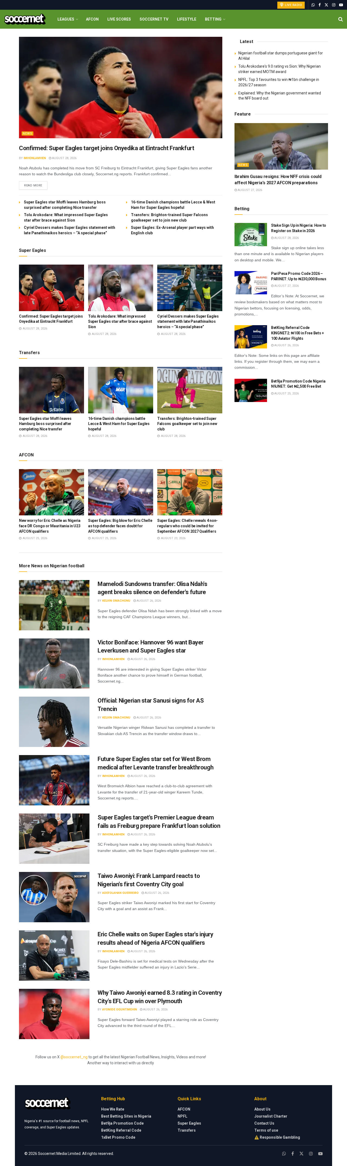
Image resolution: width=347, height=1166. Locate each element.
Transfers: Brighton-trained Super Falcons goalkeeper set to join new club (187, 423)
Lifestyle (186, 19)
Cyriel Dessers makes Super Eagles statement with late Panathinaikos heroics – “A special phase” (188, 321)
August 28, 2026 (63, 158)
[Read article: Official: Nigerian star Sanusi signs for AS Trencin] (54, 722)
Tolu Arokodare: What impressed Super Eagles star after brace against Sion (120, 321)
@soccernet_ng (74, 1057)
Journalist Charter (270, 1116)
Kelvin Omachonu (116, 600)
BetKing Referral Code (121, 1130)
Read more (35, 185)
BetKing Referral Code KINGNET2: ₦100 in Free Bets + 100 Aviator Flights (297, 332)
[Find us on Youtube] (341, 5)
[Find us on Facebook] (320, 5)
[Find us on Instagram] (333, 5)
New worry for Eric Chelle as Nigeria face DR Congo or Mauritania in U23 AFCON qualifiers (50, 525)
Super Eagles (189, 1123)
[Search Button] (340, 19)
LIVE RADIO (293, 5)
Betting (213, 19)
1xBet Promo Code (118, 1137)
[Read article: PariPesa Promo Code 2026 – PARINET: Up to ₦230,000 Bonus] (250, 282)
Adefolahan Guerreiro (120, 893)
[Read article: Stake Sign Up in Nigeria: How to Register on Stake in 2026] (250, 234)
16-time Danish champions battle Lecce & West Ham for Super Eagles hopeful (119, 423)
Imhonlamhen (35, 158)
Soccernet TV (154, 19)
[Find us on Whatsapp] (313, 5)
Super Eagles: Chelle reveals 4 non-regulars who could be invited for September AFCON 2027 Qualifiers (187, 525)
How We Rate (112, 1109)
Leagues (65, 19)
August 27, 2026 (249, 190)
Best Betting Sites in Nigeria (126, 1116)
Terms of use (266, 1130)
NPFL (182, 1116)
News (27, 133)
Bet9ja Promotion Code (122, 1123)
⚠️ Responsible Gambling (277, 1137)
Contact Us (264, 1123)
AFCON (92, 19)
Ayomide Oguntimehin (119, 1009)
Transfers (187, 1130)
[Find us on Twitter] (326, 5)
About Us (262, 1109)
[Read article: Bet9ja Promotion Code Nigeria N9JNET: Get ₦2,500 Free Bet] (250, 390)
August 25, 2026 (286, 393)
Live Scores (119, 19)
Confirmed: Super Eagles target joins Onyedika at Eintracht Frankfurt (106, 148)
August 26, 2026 (148, 600)
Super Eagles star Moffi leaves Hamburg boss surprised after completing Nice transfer (45, 423)
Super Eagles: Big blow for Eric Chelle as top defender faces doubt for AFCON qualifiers (120, 525)
